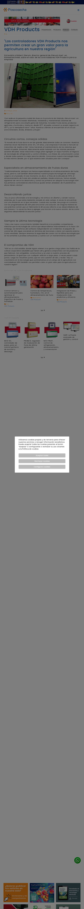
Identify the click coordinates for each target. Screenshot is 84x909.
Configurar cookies (42, 467)
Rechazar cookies (42, 461)
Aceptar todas (42, 455)
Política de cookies (30, 449)
